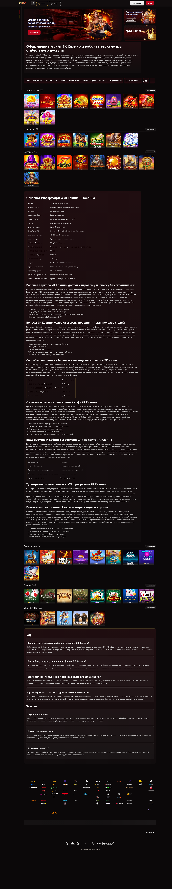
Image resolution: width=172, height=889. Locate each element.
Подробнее (34, 32)
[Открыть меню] (33, 3)
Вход (150, 3)
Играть (31, 108)
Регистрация (137, 3)
